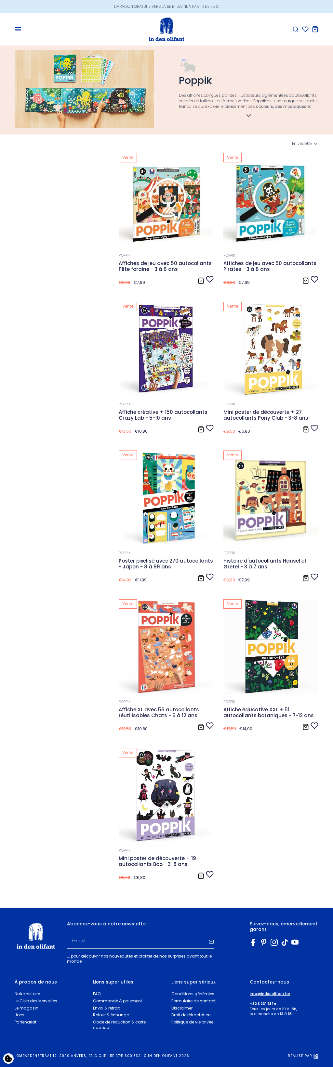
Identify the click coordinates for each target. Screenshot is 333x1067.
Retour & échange (111, 1015)
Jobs (19, 1015)
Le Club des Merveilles (36, 1001)
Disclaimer (182, 1008)
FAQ (96, 994)
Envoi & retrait (106, 1008)
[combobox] (305, 143)
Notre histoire (27, 994)
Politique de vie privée (192, 1022)
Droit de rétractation (191, 1015)
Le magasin (26, 1008)
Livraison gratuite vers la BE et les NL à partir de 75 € (166, 6)
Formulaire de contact (193, 1001)
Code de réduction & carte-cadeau (120, 1024)
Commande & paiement (117, 1001)
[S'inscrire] (211, 941)
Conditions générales (192, 994)
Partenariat (25, 1022)
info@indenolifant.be (270, 993)
